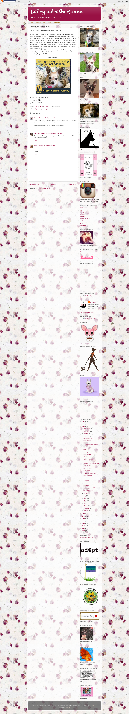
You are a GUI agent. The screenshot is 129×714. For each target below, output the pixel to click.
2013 (83, 526)
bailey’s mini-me (87, 438)
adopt (35, 109)
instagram (83, 212)
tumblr (82, 221)
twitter (82, 223)
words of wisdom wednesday (88, 460)
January (86, 510)
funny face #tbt (87, 483)
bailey (39, 109)
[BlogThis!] (54, 106)
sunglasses (86, 447)
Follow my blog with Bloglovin (88, 537)
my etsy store (84, 210)
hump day (86, 485)
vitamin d (85, 457)
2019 (83, 426)
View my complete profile (87, 312)
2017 (83, 516)
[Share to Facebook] (57, 106)
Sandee (36, 117)
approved (86, 480)
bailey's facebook (85, 218)
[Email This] (52, 106)
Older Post (72, 184)
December (87, 428)
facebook (82, 216)
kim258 (94, 705)
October (86, 433)
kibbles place (83, 207)
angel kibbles (47, 22)
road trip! (85, 452)
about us (38, 22)
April (85, 503)
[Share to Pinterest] (59, 106)
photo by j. (45, 109)
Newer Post (34, 184)
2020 (83, 424)
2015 (83, 521)
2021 (83, 421)
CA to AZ (85, 449)
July (85, 495)
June (85, 498)
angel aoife (57, 22)
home (31, 22)
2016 (83, 518)
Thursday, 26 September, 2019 (47, 117)
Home (53, 184)
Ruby (35, 145)
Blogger (68, 707)
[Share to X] (56, 106)
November (87, 431)
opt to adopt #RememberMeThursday (91, 443)
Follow (82, 251)
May (85, 500)
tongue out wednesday (89, 473)
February (86, 508)
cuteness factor (87, 468)
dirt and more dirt (88, 490)
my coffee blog (84, 225)
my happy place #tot (89, 488)
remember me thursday (55, 109)
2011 (83, 531)
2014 (83, 523)
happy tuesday (87, 475)
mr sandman (86, 470)
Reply (35, 128)
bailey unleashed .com (56, 11)
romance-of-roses (39, 133)
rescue (64, 109)
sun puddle (86, 478)
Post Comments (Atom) (43, 188)
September (87, 436)
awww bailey (86, 465)
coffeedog (39, 106)
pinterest (82, 214)
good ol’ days (87, 440)
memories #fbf (87, 454)
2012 (83, 528)
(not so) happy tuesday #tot (91, 463)
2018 (83, 513)
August (86, 493)
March (86, 505)
